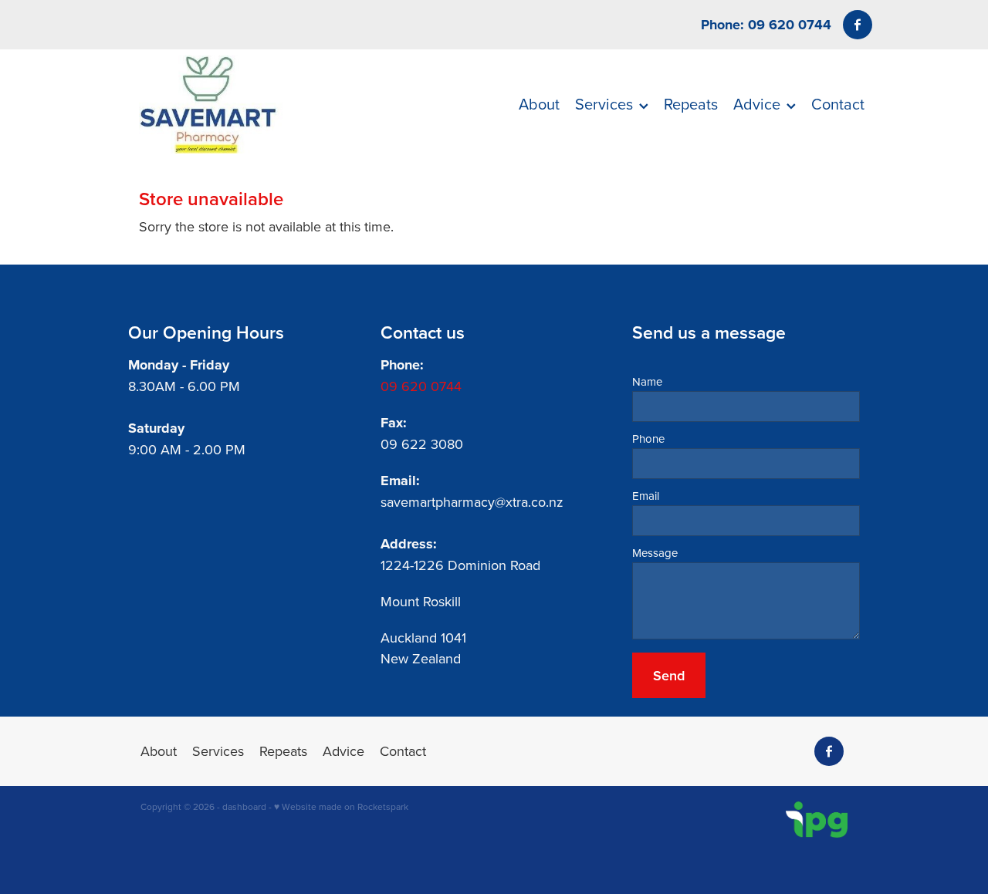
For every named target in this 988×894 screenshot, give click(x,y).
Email (645, 495)
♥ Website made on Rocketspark (341, 806)
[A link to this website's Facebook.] (857, 24)
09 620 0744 (421, 386)
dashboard (244, 806)
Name (647, 381)
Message (655, 552)
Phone (648, 438)
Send (669, 675)
